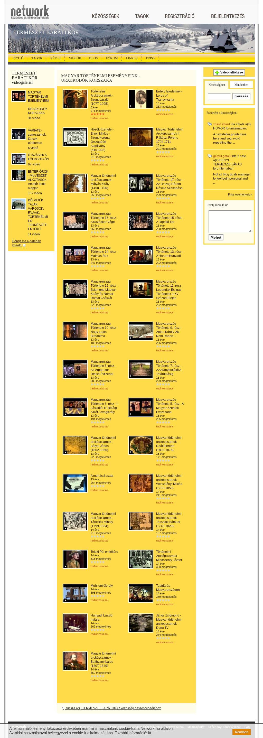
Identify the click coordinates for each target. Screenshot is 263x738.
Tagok (36, 58)
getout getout (222, 156)
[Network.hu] (30, 14)
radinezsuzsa (99, 118)
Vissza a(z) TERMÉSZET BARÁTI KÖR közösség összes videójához (113, 708)
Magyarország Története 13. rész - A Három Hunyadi (169, 252)
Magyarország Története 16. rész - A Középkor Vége (104, 218)
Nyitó (18, 58)
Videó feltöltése (231, 72)
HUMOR (219, 128)
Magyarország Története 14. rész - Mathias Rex (104, 252)
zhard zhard (221, 124)
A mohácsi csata (102, 476)
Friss (150, 58)
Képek (55, 58)
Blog (93, 58)
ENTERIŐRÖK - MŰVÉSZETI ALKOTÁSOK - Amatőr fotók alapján (38, 180)
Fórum (112, 58)
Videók (75, 58)
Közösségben (217, 85)
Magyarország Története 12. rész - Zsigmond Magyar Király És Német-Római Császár (104, 290)
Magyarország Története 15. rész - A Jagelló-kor (169, 218)
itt (149, 733)
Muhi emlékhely (102, 585)
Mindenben (241, 85)
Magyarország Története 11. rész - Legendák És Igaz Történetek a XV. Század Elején (169, 290)
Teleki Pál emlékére (104, 552)
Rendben (241, 732)
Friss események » (240, 194)
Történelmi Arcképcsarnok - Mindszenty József (169, 556)
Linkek (132, 58)
